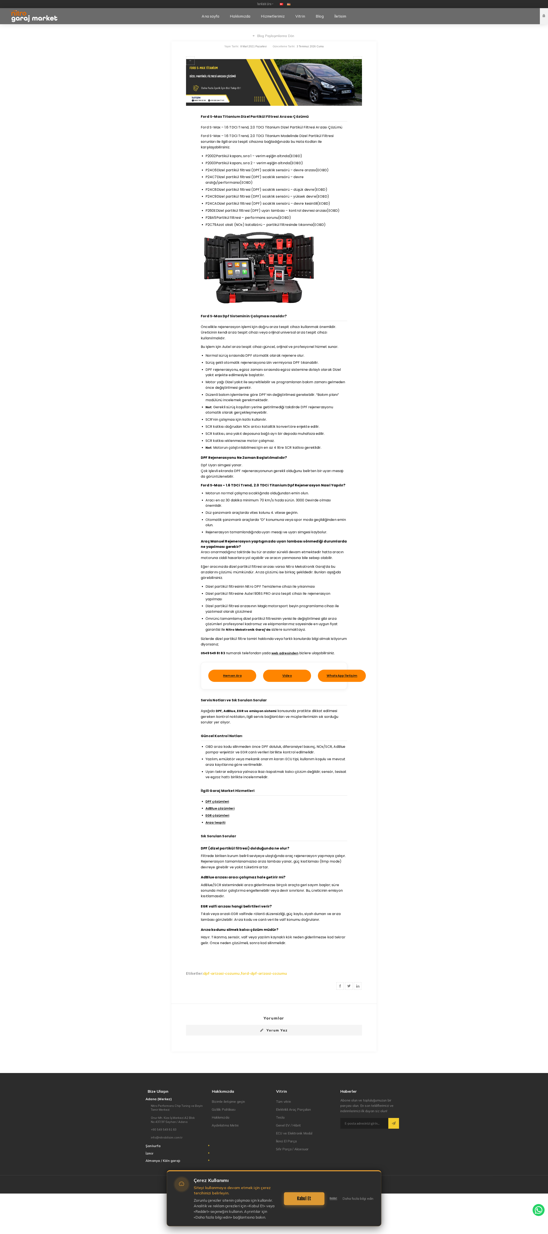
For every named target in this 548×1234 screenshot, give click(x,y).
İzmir (149, 1153)
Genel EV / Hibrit (288, 1125)
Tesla (280, 1117)
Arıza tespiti (216, 822)
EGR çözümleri (217, 815)
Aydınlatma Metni (225, 1125)
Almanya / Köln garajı (163, 1161)
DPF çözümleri (217, 801)
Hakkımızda (220, 1117)
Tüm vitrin (283, 1102)
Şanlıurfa (153, 1146)
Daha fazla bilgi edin (357, 1199)
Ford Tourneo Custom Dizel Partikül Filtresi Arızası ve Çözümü (190, 60)
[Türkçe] (281, 4)
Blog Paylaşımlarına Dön (275, 36)
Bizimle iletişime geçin (228, 1102)
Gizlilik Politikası (223, 1109)
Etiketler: (194, 973)
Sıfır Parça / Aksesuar (292, 1149)
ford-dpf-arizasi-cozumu (264, 973)
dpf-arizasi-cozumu (221, 973)
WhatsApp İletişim (342, 676)
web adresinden (284, 653)
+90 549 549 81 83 (163, 1129)
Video (287, 676)
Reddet (333, 1198)
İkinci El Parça (286, 1141)
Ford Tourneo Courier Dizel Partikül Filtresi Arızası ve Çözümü (357, 60)
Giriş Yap (547, 12)
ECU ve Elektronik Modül (294, 1133)
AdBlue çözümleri (220, 808)
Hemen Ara (232, 676)
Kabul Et (304, 1198)
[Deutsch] (288, 4)
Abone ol (393, 1123)
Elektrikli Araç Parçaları (293, 1109)
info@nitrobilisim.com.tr (167, 1137)
